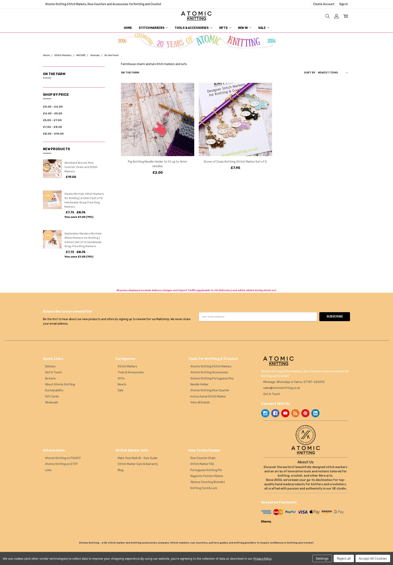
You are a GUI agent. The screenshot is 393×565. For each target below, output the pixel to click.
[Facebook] (275, 413)
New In (243, 28)
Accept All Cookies (373, 558)
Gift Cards (52, 396)
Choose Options (235, 147)
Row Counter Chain (203, 458)
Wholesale (51, 402)
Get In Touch (53, 372)
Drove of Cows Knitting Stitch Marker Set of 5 (235, 161)
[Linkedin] (315, 413)
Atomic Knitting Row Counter (209, 390)
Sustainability (54, 390)
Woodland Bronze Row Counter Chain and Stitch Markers (81, 167)
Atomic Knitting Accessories (209, 372)
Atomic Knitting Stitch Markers (211, 366)
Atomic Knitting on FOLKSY (63, 458)
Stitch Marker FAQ (202, 464)
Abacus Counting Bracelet (207, 482)
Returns (50, 378)
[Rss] (295, 413)
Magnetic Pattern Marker (206, 476)
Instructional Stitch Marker (208, 396)
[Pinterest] (305, 413)
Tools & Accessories (192, 28)
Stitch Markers (152, 28)
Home (128, 28)
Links (48, 470)
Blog (120, 470)
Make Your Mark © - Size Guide (137, 458)
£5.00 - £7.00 (52, 120)
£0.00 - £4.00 (53, 106)
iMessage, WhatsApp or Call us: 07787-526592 (294, 382)
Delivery (50, 366)
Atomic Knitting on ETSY (61, 464)
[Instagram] (265, 413)
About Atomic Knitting (60, 384)
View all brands (200, 402)
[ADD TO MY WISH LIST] (187, 103)
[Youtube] (285, 413)
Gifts (223, 28)
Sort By (309, 72)
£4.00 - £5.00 (52, 113)
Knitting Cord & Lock (203, 488)
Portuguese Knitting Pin (206, 470)
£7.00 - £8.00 (52, 126)
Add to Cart (157, 138)
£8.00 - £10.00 (53, 133)
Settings (322, 558)
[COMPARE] (187, 96)
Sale (262, 28)
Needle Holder (199, 384)
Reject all (344, 558)
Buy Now (157, 147)
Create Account (323, 4)
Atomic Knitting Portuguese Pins (212, 378)
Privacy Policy (262, 558)
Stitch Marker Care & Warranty (138, 464)
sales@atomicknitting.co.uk (281, 388)
